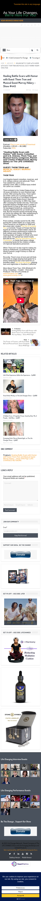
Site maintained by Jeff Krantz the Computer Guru (20, 850)
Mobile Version (27, 857)
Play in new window (18, 144)
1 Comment (6, 90)
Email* (5, 527)
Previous (17, 329)
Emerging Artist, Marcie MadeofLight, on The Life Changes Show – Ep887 (17, 439)
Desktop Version (14, 857)
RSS (14, 148)
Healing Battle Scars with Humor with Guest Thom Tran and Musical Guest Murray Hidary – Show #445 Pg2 (24, 332)
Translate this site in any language (27, 4)
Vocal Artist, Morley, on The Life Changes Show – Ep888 (20, 396)
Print (29, 90)
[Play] (10, 141)
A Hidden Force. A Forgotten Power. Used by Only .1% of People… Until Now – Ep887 (20, 417)
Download (31, 144)
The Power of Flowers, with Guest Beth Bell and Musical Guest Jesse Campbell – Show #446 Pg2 (16, 343)
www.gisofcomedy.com (12, 275)
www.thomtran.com (10, 273)
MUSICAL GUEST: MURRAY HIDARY (17, 170)
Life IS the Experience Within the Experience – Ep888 (19, 375)
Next (25, 340)
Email (36, 90)
